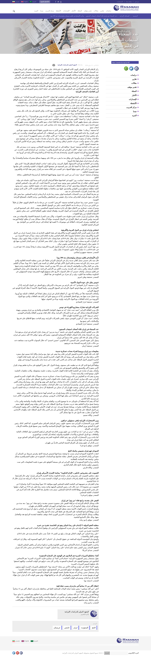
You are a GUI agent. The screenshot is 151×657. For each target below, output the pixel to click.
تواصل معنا (129, 1)
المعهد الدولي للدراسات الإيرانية (70, 65)
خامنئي (67, 628)
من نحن (137, 1)
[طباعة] (53, 65)
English (26, 1)
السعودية (84, 628)
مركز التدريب (49, 11)
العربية (34, 1)
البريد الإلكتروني (133, 653)
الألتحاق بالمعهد (45, 1)
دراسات (108, 11)
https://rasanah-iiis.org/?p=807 (121, 62)
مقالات (96, 11)
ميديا (41, 11)
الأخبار (74, 11)
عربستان (57, 628)
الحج (94, 628)
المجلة (80, 11)
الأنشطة (58, 11)
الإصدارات (66, 11)
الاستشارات (120, 1)
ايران (75, 628)
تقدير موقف (88, 11)
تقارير (102, 11)
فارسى (17, 1)
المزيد (36, 11)
